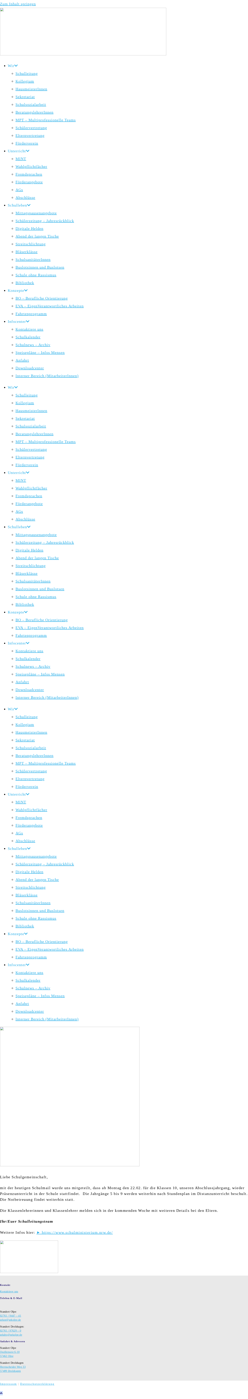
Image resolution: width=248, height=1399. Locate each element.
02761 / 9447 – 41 (10, 1315)
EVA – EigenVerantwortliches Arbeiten (50, 306)
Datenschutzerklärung (37, 1383)
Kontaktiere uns (29, 329)
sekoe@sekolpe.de (10, 1319)
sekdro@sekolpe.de (11, 1334)
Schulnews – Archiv (33, 345)
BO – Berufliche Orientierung (42, 298)
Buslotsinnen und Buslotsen (40, 267)
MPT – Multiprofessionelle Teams (46, 120)
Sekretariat (25, 97)
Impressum (8, 1383)
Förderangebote (29, 182)
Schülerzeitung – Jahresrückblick (45, 221)
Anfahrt (22, 360)
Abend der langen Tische (37, 236)
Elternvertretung (30, 135)
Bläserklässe (27, 252)
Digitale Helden (29, 228)
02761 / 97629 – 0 (10, 1330)
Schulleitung (27, 73)
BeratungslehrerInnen (34, 112)
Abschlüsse (25, 197)
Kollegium (25, 81)
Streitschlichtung (31, 244)
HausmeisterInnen (31, 89)
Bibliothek (25, 283)
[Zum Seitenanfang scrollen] (1, 1393)
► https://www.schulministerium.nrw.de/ (74, 1232)
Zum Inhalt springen (18, 4)
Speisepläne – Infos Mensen (40, 352)
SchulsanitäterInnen (33, 259)
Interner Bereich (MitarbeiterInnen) (47, 376)
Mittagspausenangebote (36, 213)
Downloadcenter (30, 368)
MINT (21, 159)
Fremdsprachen (29, 174)
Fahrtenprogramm (31, 314)
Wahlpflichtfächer (31, 166)
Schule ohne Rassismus (36, 275)
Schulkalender (28, 337)
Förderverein (27, 143)
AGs (19, 190)
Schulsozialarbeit (31, 104)
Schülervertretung (31, 128)
